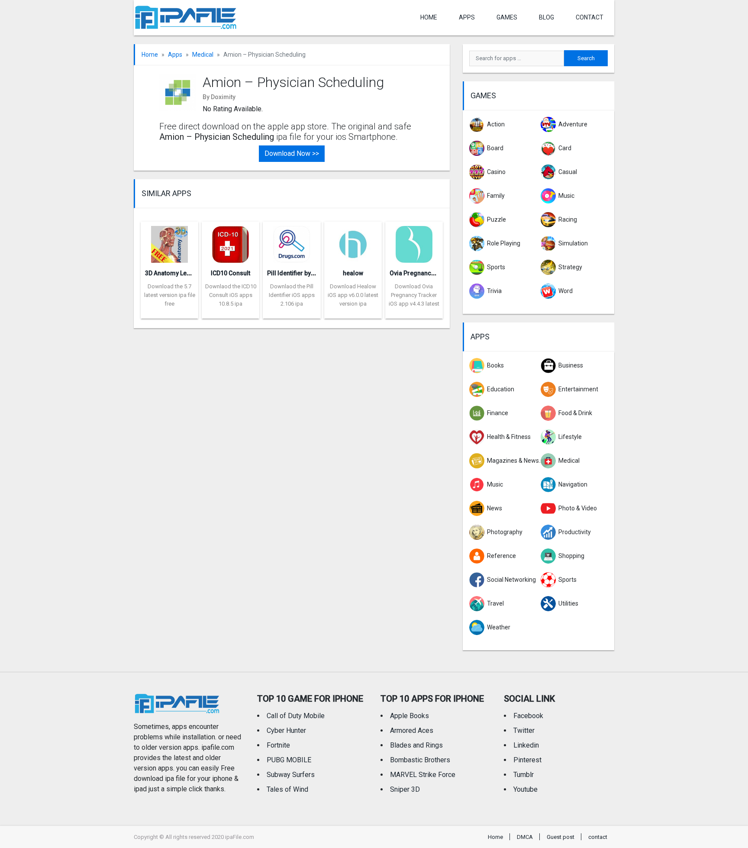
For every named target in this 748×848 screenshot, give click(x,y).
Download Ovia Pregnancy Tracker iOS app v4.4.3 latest (414, 295)
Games (507, 17)
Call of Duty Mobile (296, 716)
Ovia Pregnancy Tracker (424, 273)
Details (170, 312)
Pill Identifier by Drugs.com (305, 273)
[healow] (353, 242)
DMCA (525, 837)
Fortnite (278, 745)
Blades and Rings (416, 745)
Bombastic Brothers (420, 760)
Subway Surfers (291, 775)
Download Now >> (291, 153)
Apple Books (409, 716)
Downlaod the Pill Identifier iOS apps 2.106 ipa (292, 295)
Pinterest (527, 760)
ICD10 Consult (230, 273)
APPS (467, 17)
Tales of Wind (287, 789)
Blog (546, 17)
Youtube (525, 789)
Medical (202, 54)
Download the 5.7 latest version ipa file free (169, 295)
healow (353, 273)
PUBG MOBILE (289, 760)
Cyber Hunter (286, 730)
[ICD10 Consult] (230, 242)
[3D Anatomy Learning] (169, 242)
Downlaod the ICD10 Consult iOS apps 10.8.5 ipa (230, 295)
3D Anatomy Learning (175, 273)
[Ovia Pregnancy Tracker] (414, 242)
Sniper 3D (405, 789)
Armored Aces (411, 730)
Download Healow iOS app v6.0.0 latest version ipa (353, 295)
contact (589, 17)
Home (428, 17)
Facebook (528, 716)
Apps (175, 54)
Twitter (524, 730)
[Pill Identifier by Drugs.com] (291, 242)
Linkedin (526, 745)
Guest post (560, 837)
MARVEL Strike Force (422, 775)
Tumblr (523, 775)
